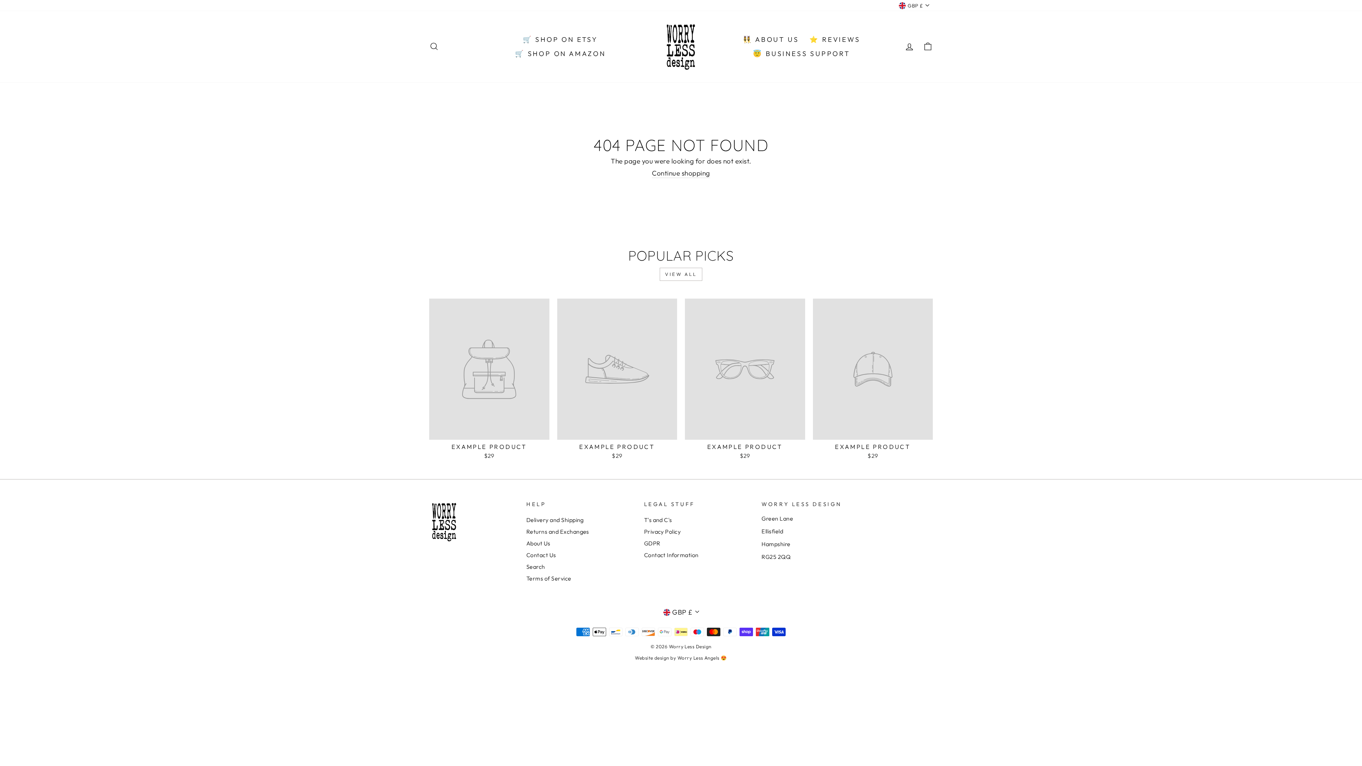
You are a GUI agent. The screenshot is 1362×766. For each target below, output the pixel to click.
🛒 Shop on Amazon (560, 53)
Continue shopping (681, 173)
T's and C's (658, 519)
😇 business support (801, 53)
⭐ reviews (834, 39)
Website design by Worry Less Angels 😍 (681, 658)
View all (681, 274)
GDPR (652, 543)
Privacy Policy (662, 531)
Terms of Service (548, 578)
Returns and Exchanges (557, 531)
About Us (538, 543)
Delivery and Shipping (555, 519)
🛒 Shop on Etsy (560, 39)
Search (535, 566)
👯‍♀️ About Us (771, 39)
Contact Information (671, 555)
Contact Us (541, 555)
